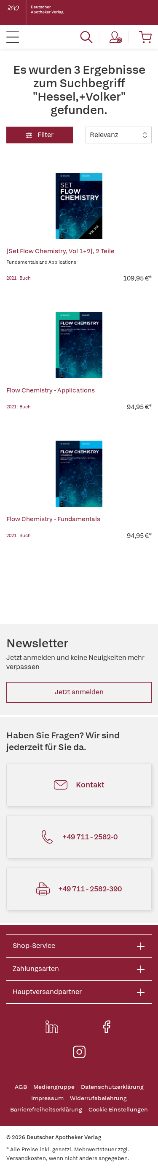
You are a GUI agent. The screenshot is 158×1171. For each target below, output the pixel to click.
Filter (45, 134)
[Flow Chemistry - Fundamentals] (79, 474)
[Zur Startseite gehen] (42, 12)
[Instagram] (79, 1052)
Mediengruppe (54, 1087)
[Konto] (116, 37)
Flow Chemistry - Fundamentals (53, 519)
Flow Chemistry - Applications (50, 390)
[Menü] (12, 37)
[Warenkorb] (145, 37)
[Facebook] (106, 1026)
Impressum (47, 1098)
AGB (21, 1087)
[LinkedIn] (52, 1026)
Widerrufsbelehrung (98, 1098)
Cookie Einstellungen (118, 1109)
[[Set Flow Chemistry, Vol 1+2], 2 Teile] (79, 206)
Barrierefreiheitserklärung (46, 1109)
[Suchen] (86, 37)
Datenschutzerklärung (112, 1087)
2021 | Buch (18, 278)
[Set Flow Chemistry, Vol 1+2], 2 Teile (60, 251)
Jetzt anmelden (79, 692)
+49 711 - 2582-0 (90, 836)
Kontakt (90, 784)
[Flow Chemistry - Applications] (79, 345)
